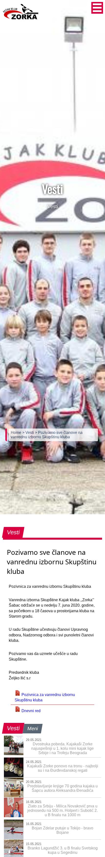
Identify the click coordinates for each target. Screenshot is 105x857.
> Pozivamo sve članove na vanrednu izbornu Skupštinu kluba (47, 434)
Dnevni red (31, 711)
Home (16, 432)
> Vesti (28, 432)
